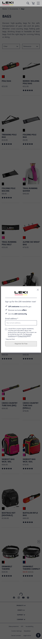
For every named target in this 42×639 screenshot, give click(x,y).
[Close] (37, 289)
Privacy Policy (22, 336)
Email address (11, 318)
